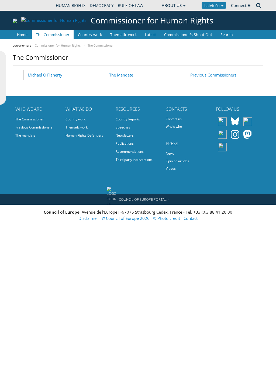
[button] (138, 199)
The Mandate (121, 75)
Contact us (174, 119)
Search (226, 34)
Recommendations (130, 151)
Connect (239, 5)
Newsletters (125, 135)
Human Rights (70, 5)
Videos (171, 168)
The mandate (25, 135)
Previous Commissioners (213, 75)
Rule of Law (130, 5)
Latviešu (212, 5)
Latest (150, 34)
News (170, 153)
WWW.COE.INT (26, 5)
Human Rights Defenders (84, 135)
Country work (90, 34)
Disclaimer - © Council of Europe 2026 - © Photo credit (129, 218)
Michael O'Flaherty (45, 75)
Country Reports (128, 119)
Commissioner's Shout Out (188, 34)
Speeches (123, 127)
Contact (191, 218)
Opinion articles (177, 161)
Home (22, 34)
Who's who (174, 126)
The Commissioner (53, 34)
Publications (125, 143)
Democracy (101, 5)
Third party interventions (134, 159)
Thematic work (123, 34)
